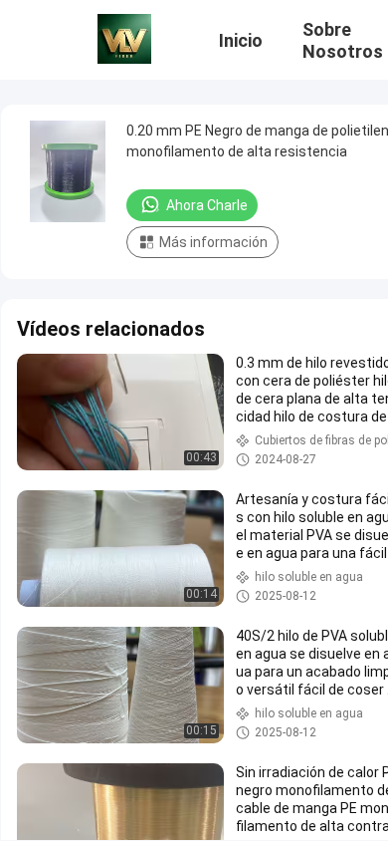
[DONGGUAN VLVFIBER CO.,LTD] (124, 38)
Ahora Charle (207, 205)
